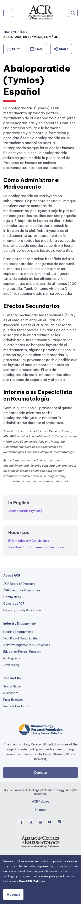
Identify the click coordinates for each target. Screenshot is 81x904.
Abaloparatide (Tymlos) (25, 511)
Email (39, 49)
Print (16, 49)
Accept (13, 894)
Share (63, 49)
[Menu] (8, 13)
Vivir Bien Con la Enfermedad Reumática (36, 547)
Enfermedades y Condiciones (28, 541)
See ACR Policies (32, 881)
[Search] (73, 13)
